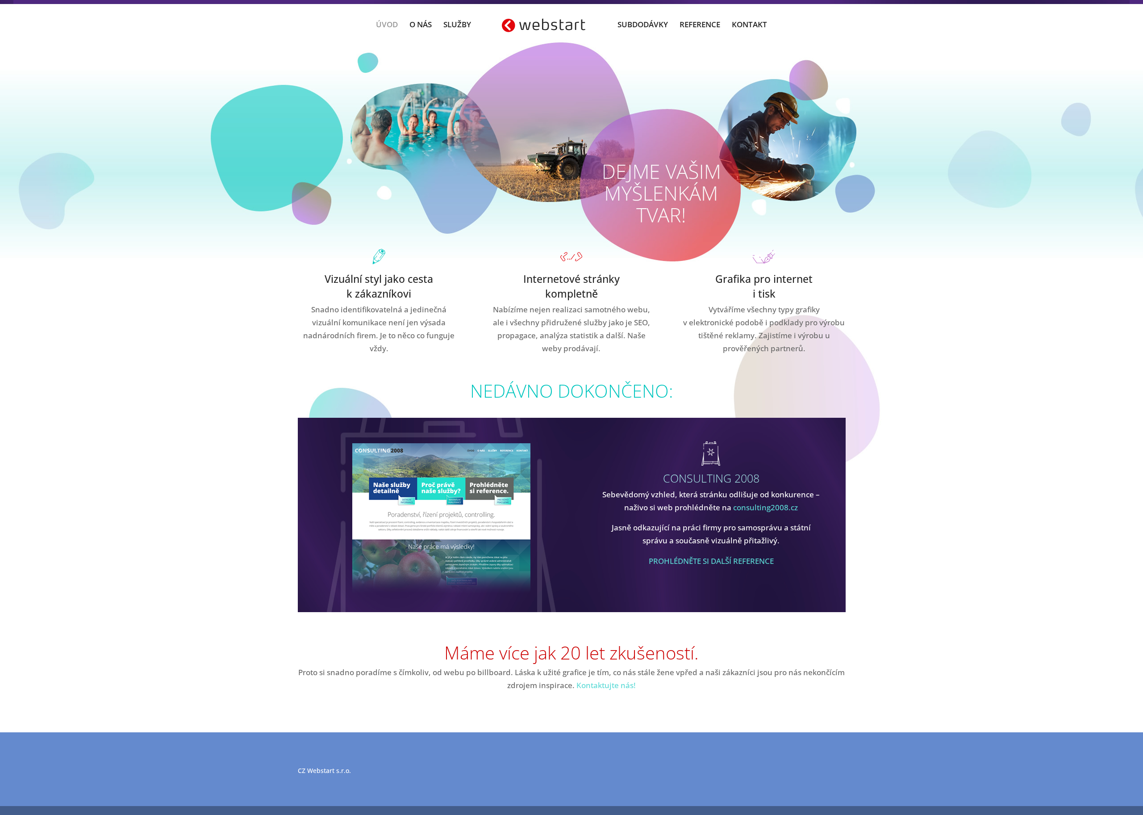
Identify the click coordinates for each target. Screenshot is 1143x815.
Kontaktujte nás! (606, 685)
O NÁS (420, 25)
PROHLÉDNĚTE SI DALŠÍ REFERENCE (711, 561)
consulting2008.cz (765, 507)
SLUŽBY (457, 25)
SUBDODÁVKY (642, 25)
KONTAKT (749, 25)
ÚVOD (387, 25)
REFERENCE (700, 25)
